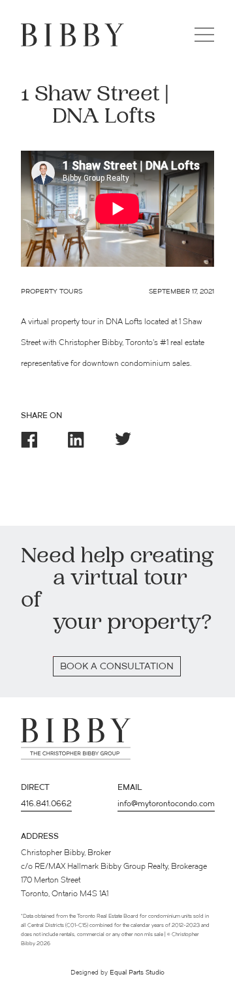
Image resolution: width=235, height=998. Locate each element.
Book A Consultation (117, 667)
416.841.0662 (46, 804)
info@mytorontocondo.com (166, 804)
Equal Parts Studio (137, 972)
